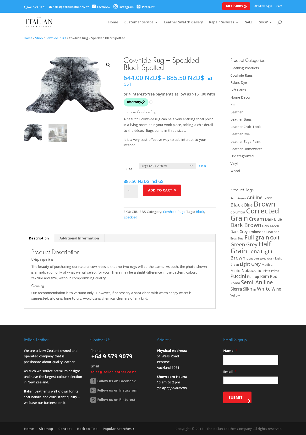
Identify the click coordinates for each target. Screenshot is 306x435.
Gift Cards (234, 6)
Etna (241, 238)
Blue (248, 205)
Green (237, 244)
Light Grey (250, 264)
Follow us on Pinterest (116, 399)
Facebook (103, 7)
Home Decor (240, 97)
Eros (233, 238)
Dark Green (270, 226)
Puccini (238, 276)
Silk (246, 289)
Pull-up (253, 276)
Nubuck (248, 270)
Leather (236, 112)
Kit (232, 104)
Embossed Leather (264, 231)
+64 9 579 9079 (111, 356)
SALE (249, 22)
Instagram (126, 7)
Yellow (235, 295)
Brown (264, 204)
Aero (233, 198)
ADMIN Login (263, 6)
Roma (235, 283)
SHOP (263, 22)
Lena (254, 251)
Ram (264, 276)
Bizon (267, 198)
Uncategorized (242, 156)
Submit (236, 397)
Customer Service (138, 22)
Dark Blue (273, 219)
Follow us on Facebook (116, 381)
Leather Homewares (246, 149)
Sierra (236, 289)
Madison (268, 264)
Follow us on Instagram (117, 390)
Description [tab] (39, 238)
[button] (108, 65)
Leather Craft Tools (245, 126)
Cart (279, 6)
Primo (275, 271)
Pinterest (148, 7)
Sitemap (46, 428)
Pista (266, 271)
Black (200, 211)
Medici (235, 270)
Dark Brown (245, 225)
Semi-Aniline (257, 282)
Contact (65, 428)
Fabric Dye (238, 82)
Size (129, 169)
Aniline (254, 197)
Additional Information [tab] (79, 238)
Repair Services (221, 22)
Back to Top (87, 428)
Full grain (257, 237)
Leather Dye (240, 134)
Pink (259, 271)
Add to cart (160, 190)
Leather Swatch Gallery (183, 22)
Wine (276, 289)
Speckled (130, 217)
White (264, 289)
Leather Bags (241, 119)
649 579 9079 (36, 7)
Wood (235, 171)
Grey (251, 244)
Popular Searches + (119, 428)
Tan (253, 289)
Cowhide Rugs (55, 38)
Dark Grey (239, 231)
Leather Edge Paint (245, 141)
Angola (241, 198)
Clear (202, 166)
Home (113, 22)
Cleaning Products (244, 68)
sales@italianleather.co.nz (113, 372)
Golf (274, 237)
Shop (39, 38)
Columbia (237, 212)
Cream (256, 219)
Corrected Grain (254, 214)
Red (273, 276)
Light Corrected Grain (260, 258)
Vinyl (234, 163)
